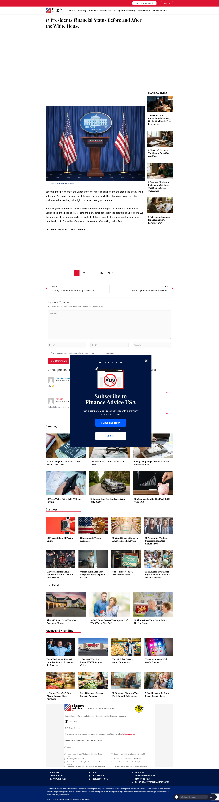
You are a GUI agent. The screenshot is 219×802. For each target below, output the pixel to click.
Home (72, 10)
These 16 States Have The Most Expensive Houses (61, 621)
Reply (168, 392)
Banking (82, 10)
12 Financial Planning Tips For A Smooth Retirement (125, 694)
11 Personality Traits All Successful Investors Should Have (156, 541)
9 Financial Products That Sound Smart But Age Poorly (159, 153)
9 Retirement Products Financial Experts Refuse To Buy (159, 220)
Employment (143, 10)
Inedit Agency (86, 799)
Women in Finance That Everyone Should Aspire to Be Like (92, 574)
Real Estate (105, 10)
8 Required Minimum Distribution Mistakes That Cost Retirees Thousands (158, 186)
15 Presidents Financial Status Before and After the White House (60, 574)
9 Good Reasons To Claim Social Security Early (157, 694)
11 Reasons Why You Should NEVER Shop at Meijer (91, 662)
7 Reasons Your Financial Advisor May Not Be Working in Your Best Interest (159, 120)
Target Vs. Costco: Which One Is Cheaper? (157, 660)
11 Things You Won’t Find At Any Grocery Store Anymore (59, 696)
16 (101, 273)
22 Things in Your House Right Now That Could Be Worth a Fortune (157, 574)
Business (93, 10)
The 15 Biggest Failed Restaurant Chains (122, 573)
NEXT (111, 273)
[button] (171, 10)
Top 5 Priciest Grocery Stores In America (123, 660)
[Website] (152, 345)
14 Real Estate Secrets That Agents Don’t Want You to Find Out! (109, 621)
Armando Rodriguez (64, 378)
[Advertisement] (95, 48)
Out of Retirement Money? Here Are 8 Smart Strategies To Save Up (60, 662)
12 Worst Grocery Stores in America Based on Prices (125, 539)
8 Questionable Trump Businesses (90, 539)
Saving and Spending (124, 10)
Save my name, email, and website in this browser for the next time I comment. (82, 353)
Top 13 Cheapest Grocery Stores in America (91, 694)
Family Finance (160, 10)
